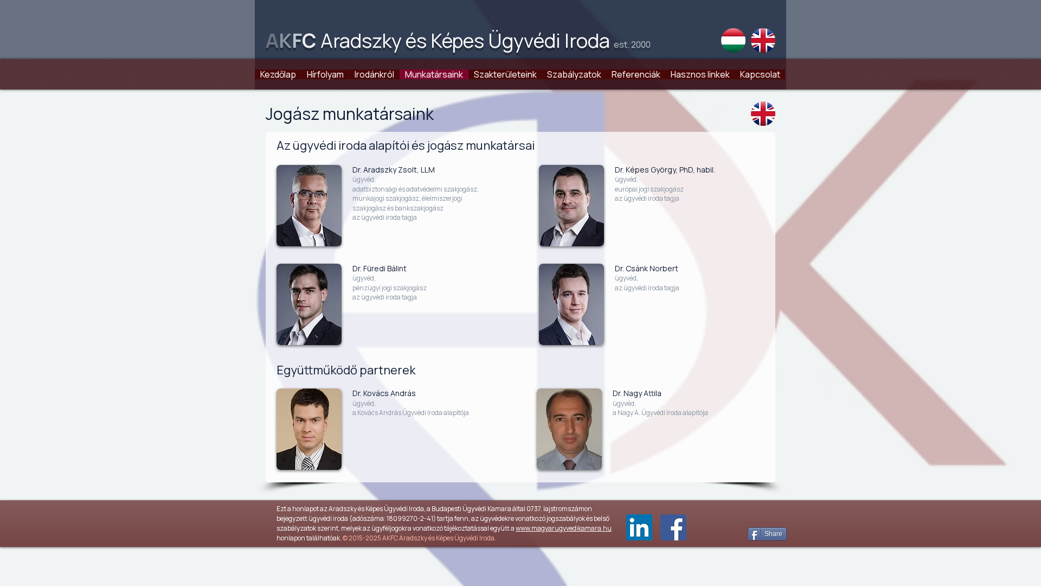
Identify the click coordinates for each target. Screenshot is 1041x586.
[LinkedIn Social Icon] (639, 527)
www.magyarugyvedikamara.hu (564, 528)
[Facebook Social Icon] (673, 527)
